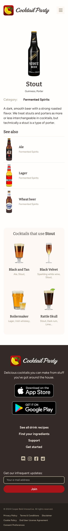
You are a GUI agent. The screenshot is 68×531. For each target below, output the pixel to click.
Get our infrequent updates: (23, 473)
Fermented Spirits (36, 99)
